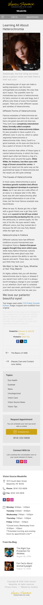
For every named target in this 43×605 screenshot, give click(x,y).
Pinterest (21, 461)
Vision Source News (16, 402)
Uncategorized (14, 393)
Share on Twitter (21, 341)
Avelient (34, 587)
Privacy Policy (11, 587)
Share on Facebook (17, 341)
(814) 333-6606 (16, 488)
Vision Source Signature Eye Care (21, 593)
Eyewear (11, 384)
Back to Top (21, 599)
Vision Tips (26, 337)
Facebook (17, 461)
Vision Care (13, 398)
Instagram (25, 461)
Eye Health (12, 380)
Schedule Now (23, 432)
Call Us (14, 17)
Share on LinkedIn (25, 341)
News (10, 389)
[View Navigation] (3, 17)
